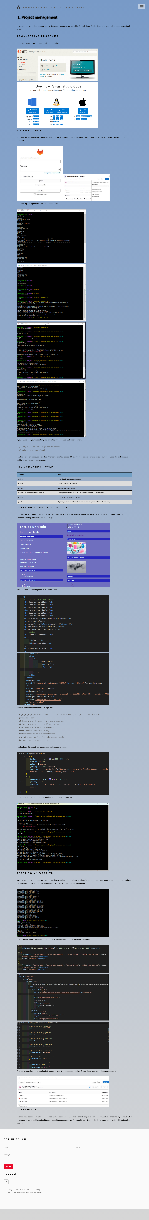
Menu (141, 6)
